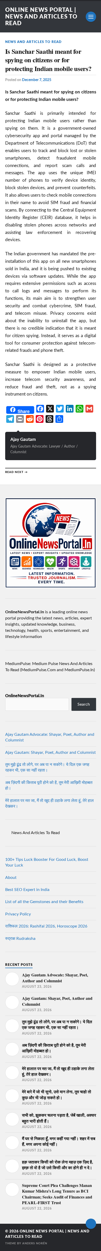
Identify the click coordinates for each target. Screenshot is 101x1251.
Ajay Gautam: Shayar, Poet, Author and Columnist (50, 752)
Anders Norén (34, 1243)
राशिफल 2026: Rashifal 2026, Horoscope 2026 (46, 926)
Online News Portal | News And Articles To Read (41, 16)
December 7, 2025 (36, 80)
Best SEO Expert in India (27, 890)
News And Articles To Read (33, 41)
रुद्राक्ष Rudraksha (20, 939)
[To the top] (91, 1224)
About (11, 878)
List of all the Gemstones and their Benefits (44, 902)
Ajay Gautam (23, 439)
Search (83, 704)
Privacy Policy (18, 914)
